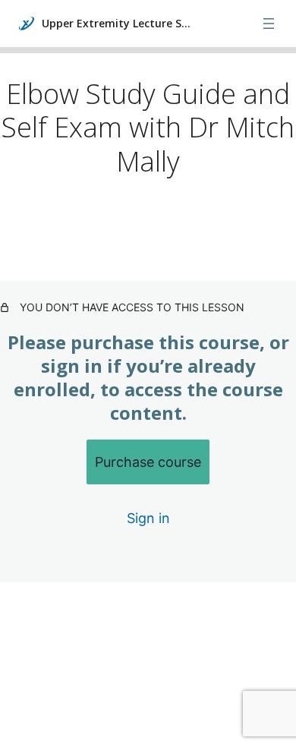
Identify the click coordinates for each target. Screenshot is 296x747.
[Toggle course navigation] (269, 23)
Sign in (148, 518)
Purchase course (148, 462)
